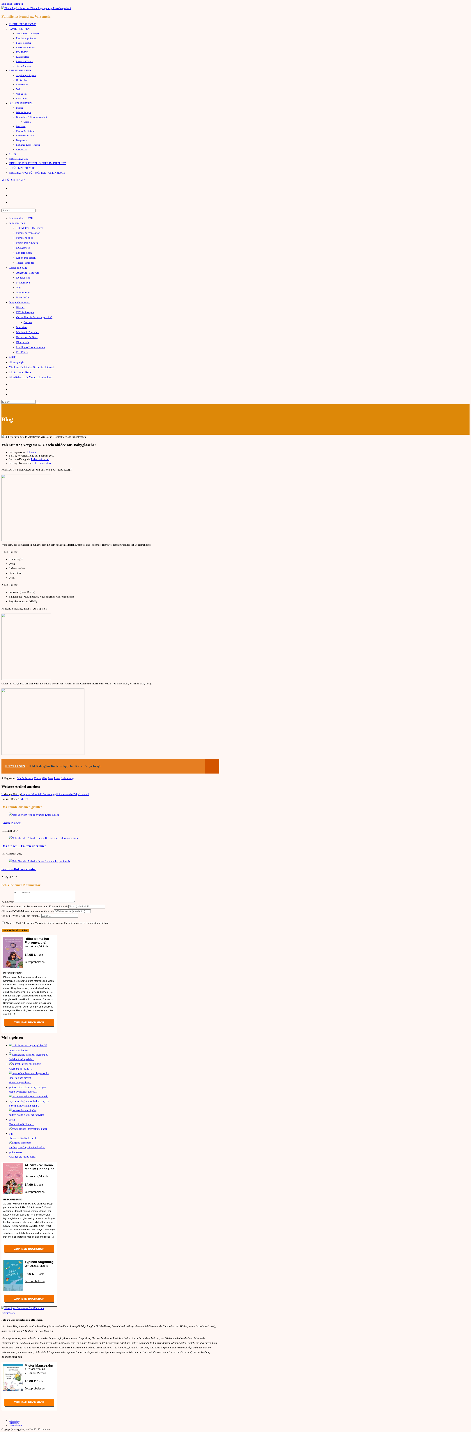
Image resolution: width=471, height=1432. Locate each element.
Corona (28, 322)
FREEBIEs (22, 352)
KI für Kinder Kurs (20, 372)
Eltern (37, 778)
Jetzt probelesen (35, 962)
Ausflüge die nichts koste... (23, 1156)
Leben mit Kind (40, 459)
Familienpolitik (24, 237)
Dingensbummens (19, 302)
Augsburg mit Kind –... (21, 1068)
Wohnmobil (23, 292)
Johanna (31, 452)
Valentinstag (67, 778)
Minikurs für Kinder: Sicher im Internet (31, 367)
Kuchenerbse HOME (21, 217)
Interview (21, 327)
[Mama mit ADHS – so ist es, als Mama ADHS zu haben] (29, 1119)
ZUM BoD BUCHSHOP (29, 1022)
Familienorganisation (28, 232)
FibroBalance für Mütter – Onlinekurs (30, 377)
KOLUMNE (23, 247)
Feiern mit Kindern (27, 242)
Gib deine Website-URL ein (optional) (21, 916)
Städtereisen (23, 282)
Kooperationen (15, 1425)
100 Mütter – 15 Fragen (29, 227)
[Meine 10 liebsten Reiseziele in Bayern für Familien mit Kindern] (29, 1087)
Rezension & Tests (27, 337)
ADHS (12, 357)
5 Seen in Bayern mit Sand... (24, 1105)
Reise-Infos (22, 297)
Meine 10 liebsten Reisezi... (23, 1091)
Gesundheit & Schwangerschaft (34, 317)
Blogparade (22, 342)
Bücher (20, 307)
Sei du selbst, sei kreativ (18, 869)
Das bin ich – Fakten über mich (23, 846)
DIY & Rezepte (25, 312)
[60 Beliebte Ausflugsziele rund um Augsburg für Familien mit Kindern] (27, 1054)
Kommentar (7, 902)
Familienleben (17, 222)
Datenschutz (14, 1420)
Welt (18, 287)
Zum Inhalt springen (12, 3)
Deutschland (23, 277)
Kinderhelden (24, 252)
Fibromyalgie (16, 362)
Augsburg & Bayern (28, 272)
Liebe (57, 778)
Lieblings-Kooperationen (30, 347)
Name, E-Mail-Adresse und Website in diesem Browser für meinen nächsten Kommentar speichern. (57, 923)
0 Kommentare (43, 463)
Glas (44, 778)
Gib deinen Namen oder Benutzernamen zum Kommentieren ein (34, 906)
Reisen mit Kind (18, 267)
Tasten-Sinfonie (25, 262)
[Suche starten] (37, 402)
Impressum (14, 1423)
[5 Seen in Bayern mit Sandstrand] (29, 1101)
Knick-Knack (11, 823)
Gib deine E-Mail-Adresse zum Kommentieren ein (27, 911)
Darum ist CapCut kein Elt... (24, 1138)
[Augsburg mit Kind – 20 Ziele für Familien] (25, 1064)
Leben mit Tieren (26, 257)
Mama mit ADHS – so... (21, 1124)
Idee (50, 778)
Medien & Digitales (27, 332)
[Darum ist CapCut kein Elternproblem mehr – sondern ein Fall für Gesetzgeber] (29, 1133)
